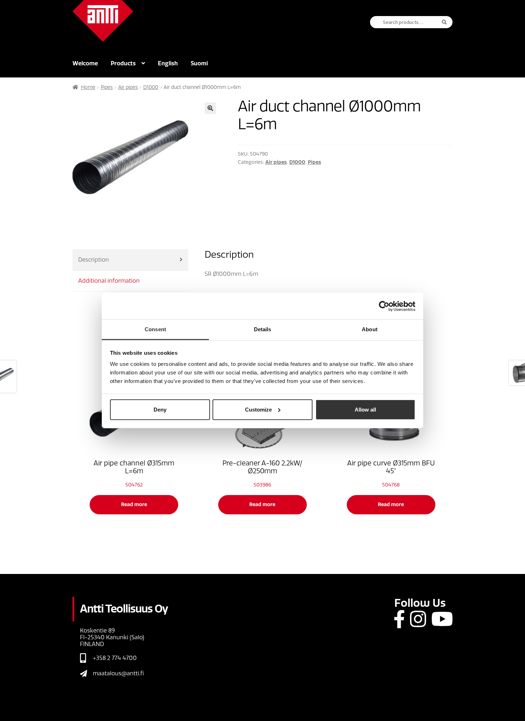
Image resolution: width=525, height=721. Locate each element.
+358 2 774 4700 (115, 658)
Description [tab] (93, 259)
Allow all (365, 409)
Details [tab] (262, 329)
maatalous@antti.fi (118, 673)
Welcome (85, 63)
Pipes (107, 87)
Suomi (199, 63)
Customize (258, 409)
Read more (134, 504)
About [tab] (370, 329)
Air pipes (128, 87)
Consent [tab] (155, 329)
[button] (210, 108)
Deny (160, 409)
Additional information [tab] (109, 280)
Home (88, 87)
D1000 (150, 87)
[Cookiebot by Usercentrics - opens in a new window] (384, 306)
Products (123, 63)
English (168, 63)
